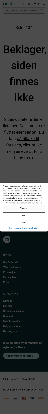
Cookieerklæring (15, 228)
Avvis (24, 215)
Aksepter (24, 208)
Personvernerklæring (30, 228)
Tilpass (24, 222)
